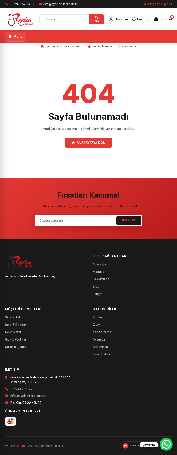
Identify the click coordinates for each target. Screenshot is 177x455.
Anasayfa (99, 264)
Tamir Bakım (101, 354)
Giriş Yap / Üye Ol (159, 4)
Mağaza (98, 271)
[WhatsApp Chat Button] (166, 444)
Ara (96, 21)
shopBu (21, 445)
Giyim (96, 324)
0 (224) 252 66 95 (23, 389)
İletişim (97, 294)
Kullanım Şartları (16, 347)
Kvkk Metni (13, 332)
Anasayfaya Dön (91, 143)
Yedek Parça (102, 332)
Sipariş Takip (14, 317)
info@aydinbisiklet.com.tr (28, 395)
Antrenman (100, 347)
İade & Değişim (16, 324)
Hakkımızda (101, 279)
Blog (96, 286)
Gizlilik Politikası (16, 339)
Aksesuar (99, 339)
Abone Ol (128, 220)
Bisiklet (98, 317)
